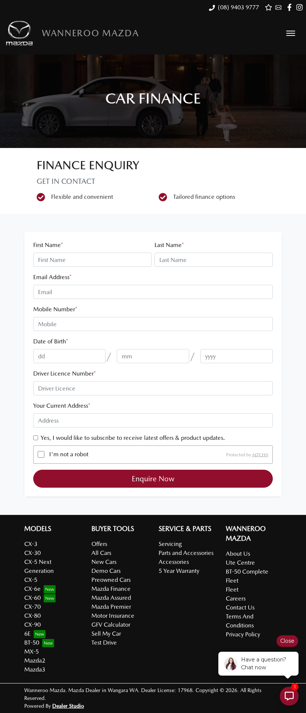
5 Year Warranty (179, 570)
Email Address (52, 277)
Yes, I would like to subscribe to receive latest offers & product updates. (133, 437)
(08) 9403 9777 (238, 7)
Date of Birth (50, 341)
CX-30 (32, 552)
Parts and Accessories (186, 552)
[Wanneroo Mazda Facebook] (291, 7)
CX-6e (32, 588)
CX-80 (32, 615)
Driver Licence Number (64, 373)
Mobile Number (55, 309)
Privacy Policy (243, 634)
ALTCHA (260, 454)
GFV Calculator (110, 624)
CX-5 (30, 579)
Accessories (174, 561)
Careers (236, 598)
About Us (238, 553)
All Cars (101, 552)
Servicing (170, 543)
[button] (290, 33)
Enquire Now (153, 478)
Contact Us (240, 607)
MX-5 (31, 651)
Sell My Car (106, 633)
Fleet (232, 589)
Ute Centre (240, 562)
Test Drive (104, 642)
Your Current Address (61, 405)
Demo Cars (106, 570)
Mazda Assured (111, 597)
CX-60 (32, 597)
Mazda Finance (111, 588)
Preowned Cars (111, 579)
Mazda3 (34, 669)
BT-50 (31, 642)
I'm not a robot (68, 454)
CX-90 (32, 624)
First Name (48, 245)
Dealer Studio (68, 706)
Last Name (169, 245)
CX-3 (30, 543)
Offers (99, 543)
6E (27, 633)
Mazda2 (34, 660)
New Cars (103, 561)
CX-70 (32, 606)
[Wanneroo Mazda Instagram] (301, 7)
